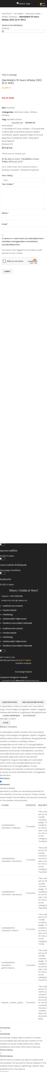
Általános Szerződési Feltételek (17, 623)
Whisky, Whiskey (9, 16)
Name (5, 213)
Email (5, 224)
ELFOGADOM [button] (29, 715)
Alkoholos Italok (32, 13)
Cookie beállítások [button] (11, 715)
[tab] (17, 123)
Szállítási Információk (13, 606)
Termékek (18, 13)
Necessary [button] (5, 778)
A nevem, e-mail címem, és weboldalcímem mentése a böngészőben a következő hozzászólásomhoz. (23, 241)
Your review (8, 184)
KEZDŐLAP (7, 13)
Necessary (5, 784)
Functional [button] (5, 1027)
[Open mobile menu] (3, 3)
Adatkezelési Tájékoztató (15, 618)
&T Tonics (26, 660)
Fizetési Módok (10, 610)
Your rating (8, 175)
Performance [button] (6, 1050)
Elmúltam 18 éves (9, 702)
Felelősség (8, 614)
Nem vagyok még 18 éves (32, 702)
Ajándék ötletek (14, 119)
